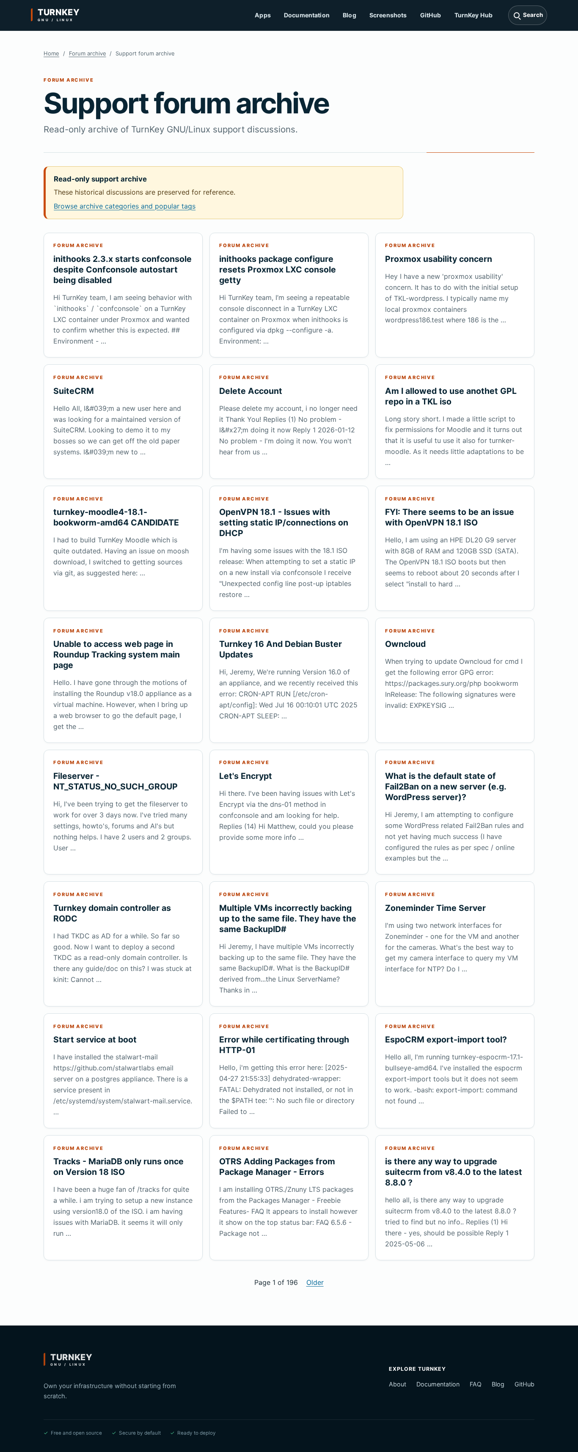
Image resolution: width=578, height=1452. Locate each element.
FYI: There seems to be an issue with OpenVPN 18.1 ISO (449, 517)
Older (315, 1282)
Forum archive (87, 53)
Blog (349, 15)
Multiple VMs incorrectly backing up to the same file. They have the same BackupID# (287, 918)
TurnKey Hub (473, 15)
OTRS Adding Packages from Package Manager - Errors (277, 1166)
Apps (263, 15)
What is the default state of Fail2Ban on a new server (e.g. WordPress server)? (445, 786)
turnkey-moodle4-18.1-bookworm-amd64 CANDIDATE (116, 517)
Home (51, 53)
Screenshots (388, 15)
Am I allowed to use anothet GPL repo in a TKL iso (451, 396)
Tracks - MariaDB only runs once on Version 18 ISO (118, 1166)
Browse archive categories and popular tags (124, 206)
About (397, 1384)
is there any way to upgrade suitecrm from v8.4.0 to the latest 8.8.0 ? (453, 1172)
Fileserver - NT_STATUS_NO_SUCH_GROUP (115, 781)
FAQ (476, 1384)
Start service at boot (95, 1039)
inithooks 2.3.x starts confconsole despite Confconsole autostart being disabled (122, 269)
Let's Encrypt (245, 776)
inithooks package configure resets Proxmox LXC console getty (277, 269)
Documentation (307, 15)
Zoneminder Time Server (435, 908)
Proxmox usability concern (438, 259)
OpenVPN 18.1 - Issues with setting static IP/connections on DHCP (283, 522)
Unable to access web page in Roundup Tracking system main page (116, 654)
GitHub (430, 15)
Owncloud (405, 644)
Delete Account (250, 391)
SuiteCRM (73, 391)
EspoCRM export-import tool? (446, 1039)
